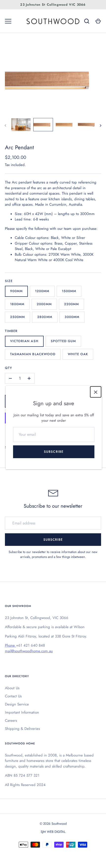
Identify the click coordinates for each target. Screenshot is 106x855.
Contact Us (13, 696)
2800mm (44, 317)
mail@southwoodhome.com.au (29, 651)
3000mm (72, 317)
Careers (11, 720)
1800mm (17, 304)
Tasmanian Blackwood (32, 354)
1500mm (69, 291)
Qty (8, 368)
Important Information (22, 712)
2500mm (17, 317)
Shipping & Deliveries (22, 728)
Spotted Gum (63, 341)
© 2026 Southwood (53, 823)
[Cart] (98, 21)
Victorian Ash (24, 341)
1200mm (42, 291)
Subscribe (53, 451)
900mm (16, 291)
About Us (12, 688)
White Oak (78, 354)
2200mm (71, 304)
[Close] (95, 391)
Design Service (17, 704)
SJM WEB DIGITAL (53, 831)
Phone (10, 645)
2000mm (44, 304)
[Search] (86, 21)
